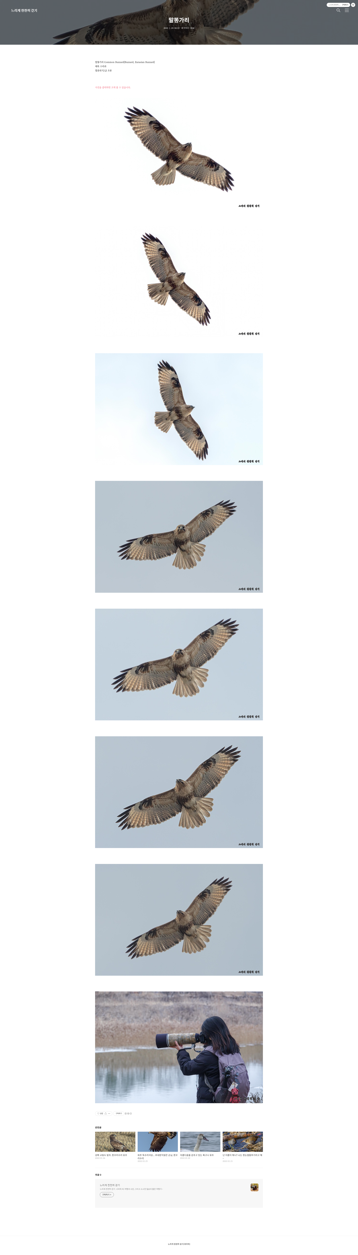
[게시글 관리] (109, 1113)
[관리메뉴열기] (353, 5)
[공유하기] (105, 1113)
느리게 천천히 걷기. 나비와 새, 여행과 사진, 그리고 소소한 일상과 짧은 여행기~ (131, 1188)
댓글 (98, 1175)
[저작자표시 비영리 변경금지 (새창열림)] (128, 1113)
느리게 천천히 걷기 (24, 10)
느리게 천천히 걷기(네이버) (179, 1244)
